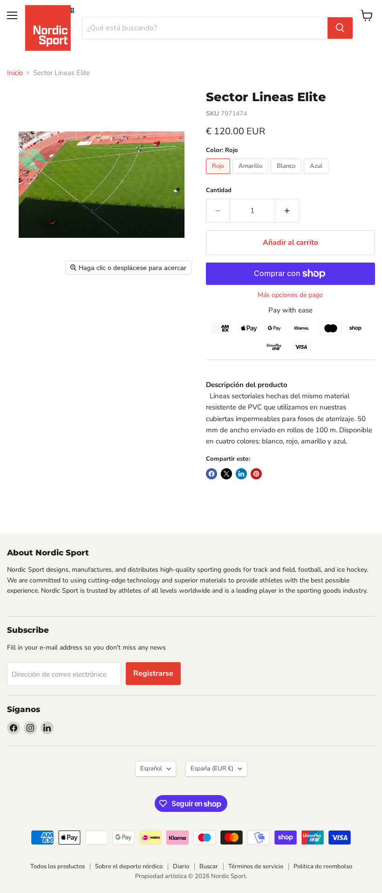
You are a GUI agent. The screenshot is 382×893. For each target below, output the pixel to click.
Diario (181, 866)
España (212, 768)
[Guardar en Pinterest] (256, 473)
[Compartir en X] (226, 473)
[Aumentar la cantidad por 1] (287, 211)
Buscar (208, 866)
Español (151, 768)
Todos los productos (57, 866)
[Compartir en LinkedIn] (241, 473)
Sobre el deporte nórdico (129, 866)
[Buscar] (340, 28)
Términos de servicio (255, 866)
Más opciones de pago (290, 295)
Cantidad (219, 190)
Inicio (15, 73)
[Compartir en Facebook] (211, 473)
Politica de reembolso (322, 866)
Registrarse (153, 673)
